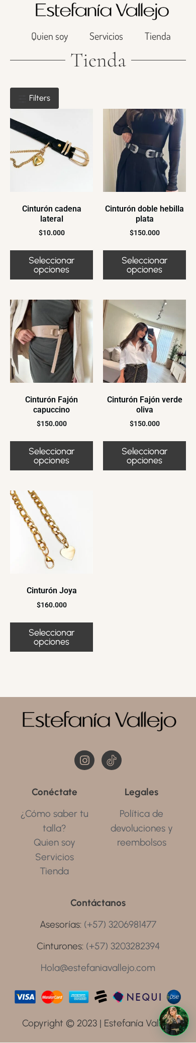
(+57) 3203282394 (123, 946)
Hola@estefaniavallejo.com (98, 968)
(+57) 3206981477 (120, 924)
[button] (174, 1021)
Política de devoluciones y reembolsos (142, 828)
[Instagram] (84, 760)
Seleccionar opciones (51, 265)
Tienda (158, 36)
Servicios (106, 36)
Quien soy (49, 36)
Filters (38, 98)
